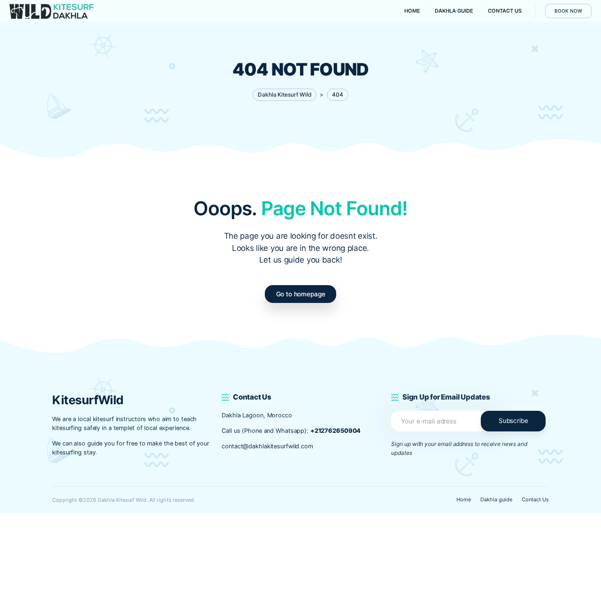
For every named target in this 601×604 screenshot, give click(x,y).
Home (463, 499)
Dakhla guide (496, 499)
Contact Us (535, 499)
